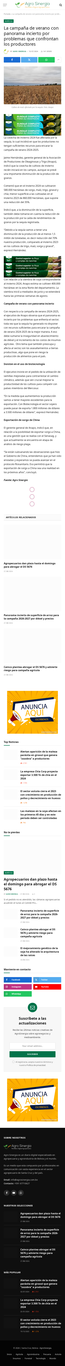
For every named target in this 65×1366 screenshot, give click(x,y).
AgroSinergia (45, 1348)
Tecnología (41, 1358)
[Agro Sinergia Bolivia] (32, 5)
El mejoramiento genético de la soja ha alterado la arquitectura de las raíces (39, 951)
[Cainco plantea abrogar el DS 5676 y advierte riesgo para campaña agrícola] (32, 645)
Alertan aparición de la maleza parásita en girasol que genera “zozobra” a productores (38, 755)
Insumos (17, 1358)
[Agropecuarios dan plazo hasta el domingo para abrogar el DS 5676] (32, 542)
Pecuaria (47, 1354)
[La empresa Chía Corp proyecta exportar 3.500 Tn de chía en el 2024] (11, 774)
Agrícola (8, 21)
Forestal (28, 1358)
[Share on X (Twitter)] (29, 60)
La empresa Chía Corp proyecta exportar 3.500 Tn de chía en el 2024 (39, 775)
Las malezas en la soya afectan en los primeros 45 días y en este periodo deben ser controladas (40, 814)
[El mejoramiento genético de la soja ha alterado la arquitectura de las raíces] (11, 951)
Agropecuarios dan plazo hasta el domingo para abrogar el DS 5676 (29, 565)
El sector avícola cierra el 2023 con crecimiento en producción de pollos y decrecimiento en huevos (40, 794)
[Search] (60, 5)
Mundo (52, 1358)
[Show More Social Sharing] (58, 60)
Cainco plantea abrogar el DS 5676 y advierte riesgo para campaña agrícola (30, 668)
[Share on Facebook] (12, 60)
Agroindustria (33, 1354)
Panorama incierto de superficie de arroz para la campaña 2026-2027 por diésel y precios (31, 617)
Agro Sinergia (19, 51)
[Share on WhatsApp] (46, 60)
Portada (7, 14)
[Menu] (5, 5)
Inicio (9, 1354)
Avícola (58, 1354)
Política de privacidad (36, 1065)
